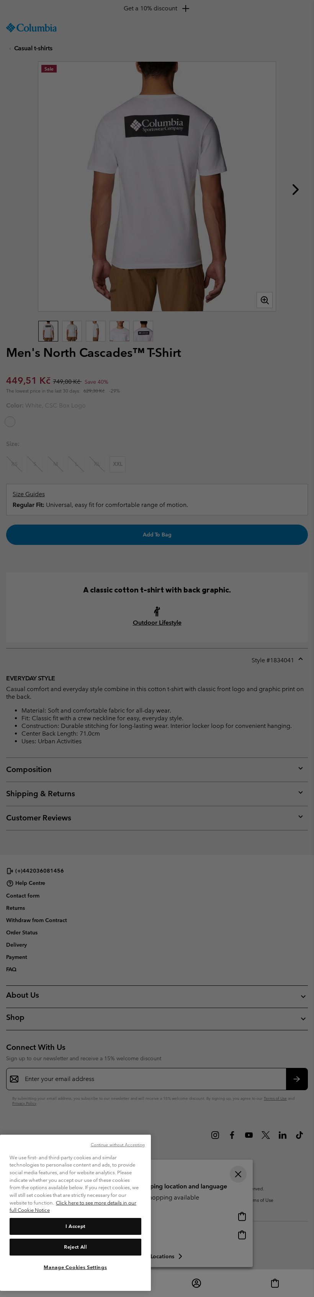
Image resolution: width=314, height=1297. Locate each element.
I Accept (75, 1226)
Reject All (75, 1247)
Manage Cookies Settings (75, 1267)
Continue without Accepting (118, 1144)
